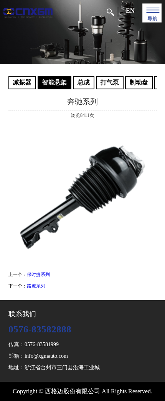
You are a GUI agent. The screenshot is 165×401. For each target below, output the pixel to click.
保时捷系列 (38, 274)
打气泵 (110, 82)
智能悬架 (54, 82)
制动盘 (139, 82)
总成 (84, 82)
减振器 (22, 82)
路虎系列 (36, 286)
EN (130, 10)
